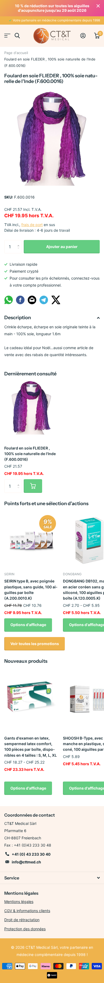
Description (17, 318)
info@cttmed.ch (26, 862)
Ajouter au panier (62, 246)
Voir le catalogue (7, 35)
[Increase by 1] (19, 242)
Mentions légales (18, 901)
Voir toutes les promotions (34, 643)
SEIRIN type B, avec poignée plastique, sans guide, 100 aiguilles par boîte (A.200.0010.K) (30, 589)
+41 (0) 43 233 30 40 (31, 854)
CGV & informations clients (27, 910)
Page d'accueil (16, 53)
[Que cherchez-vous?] (17, 36)
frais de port (32, 224)
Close (98, 6)
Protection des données (25, 929)
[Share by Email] (32, 303)
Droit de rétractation (21, 919)
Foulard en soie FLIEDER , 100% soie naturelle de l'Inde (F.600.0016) (30, 454)
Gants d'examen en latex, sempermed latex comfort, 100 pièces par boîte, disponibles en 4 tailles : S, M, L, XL (30, 746)
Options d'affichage (28, 624)
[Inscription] (85, 35)
